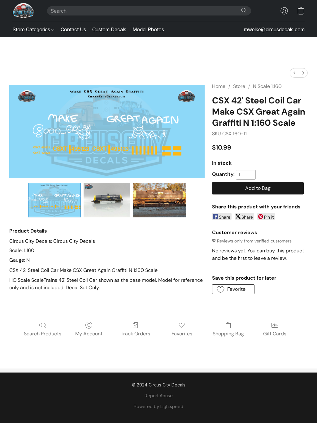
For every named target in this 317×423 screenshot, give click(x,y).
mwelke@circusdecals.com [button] (274, 29)
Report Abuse (159, 395)
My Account (88, 333)
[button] (23, 11)
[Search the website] (244, 10)
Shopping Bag (228, 333)
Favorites (182, 333)
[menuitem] (294, 72)
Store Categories (31, 29)
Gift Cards (274, 333)
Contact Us (73, 29)
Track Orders (135, 333)
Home (218, 86)
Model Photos (148, 29)
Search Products (42, 333)
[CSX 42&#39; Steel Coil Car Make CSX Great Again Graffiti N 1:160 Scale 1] (107, 200)
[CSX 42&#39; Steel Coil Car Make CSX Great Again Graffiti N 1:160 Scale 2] (159, 200)
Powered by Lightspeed (158, 406)
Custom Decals (109, 29)
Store (239, 86)
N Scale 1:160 (267, 86)
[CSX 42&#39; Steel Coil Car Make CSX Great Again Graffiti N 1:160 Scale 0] (54, 200)
